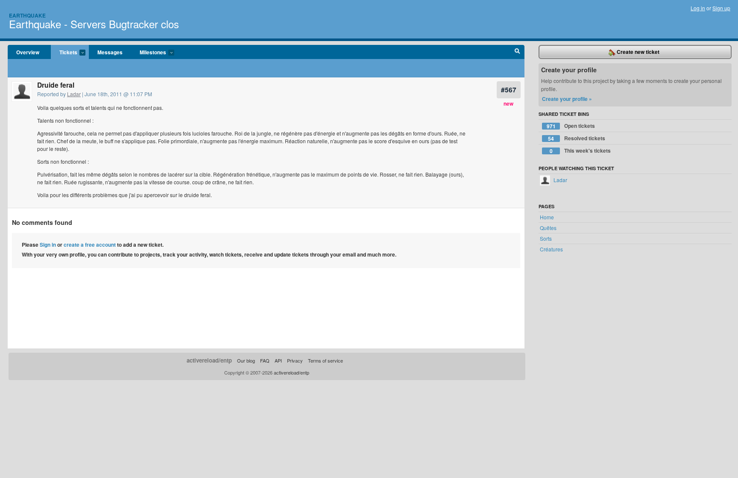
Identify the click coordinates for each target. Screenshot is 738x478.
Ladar (74, 93)
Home (547, 217)
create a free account (90, 244)
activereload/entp (209, 360)
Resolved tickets (576, 138)
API (278, 360)
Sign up (721, 8)
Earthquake (27, 15)
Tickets (64, 52)
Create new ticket (637, 52)
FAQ (264, 360)
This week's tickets (580, 151)
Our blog (246, 360)
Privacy (295, 360)
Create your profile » (567, 99)
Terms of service (325, 360)
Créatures (551, 249)
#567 (508, 89)
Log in (698, 8)
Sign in (48, 244)
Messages (110, 52)
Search (517, 52)
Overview (27, 52)
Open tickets (571, 126)
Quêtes (548, 227)
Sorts (546, 238)
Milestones (148, 52)
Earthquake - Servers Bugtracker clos (94, 23)
